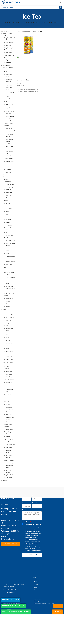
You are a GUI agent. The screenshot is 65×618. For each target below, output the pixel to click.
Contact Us (37, 590)
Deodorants (9, 477)
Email (23, 502)
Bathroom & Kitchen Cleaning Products (10, 130)
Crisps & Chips (9, 208)
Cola (7, 325)
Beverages (5, 309)
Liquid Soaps (9, 377)
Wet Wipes (8, 62)
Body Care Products (9, 475)
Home (18, 31)
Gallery (36, 587)
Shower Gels (9, 371)
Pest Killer (8, 144)
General (5, 480)
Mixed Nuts (9, 264)
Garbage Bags (9, 187)
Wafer (7, 211)
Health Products (8, 453)
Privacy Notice (26, 521)
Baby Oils (8, 45)
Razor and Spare (10, 463)
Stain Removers (10, 104)
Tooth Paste (9, 394)
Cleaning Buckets (10, 164)
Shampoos (8, 450)
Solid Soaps (9, 374)
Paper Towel (9, 169)
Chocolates (9, 206)
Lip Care (8, 404)
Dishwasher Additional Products (9, 81)
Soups (7, 250)
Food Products (7, 197)
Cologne (8, 436)
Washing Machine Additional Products (10, 96)
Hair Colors (9, 442)
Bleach (7, 101)
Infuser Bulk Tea (10, 314)
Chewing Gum (9, 222)
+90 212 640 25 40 (11, 589)
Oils (5, 267)
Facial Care (9, 407)
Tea (5, 312)
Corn (7, 232)
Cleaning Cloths (10, 161)
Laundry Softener (10, 120)
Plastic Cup (9, 195)
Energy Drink (9, 323)
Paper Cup (8, 189)
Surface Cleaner (10, 155)
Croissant (8, 219)
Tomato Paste (9, 235)
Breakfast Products (9, 238)
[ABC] (48, 492)
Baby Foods (9, 52)
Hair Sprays (9, 447)
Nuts (5, 259)
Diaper (7, 60)
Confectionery (9, 225)
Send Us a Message (27, 510)
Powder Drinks (9, 351)
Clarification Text (31, 546)
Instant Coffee (9, 356)
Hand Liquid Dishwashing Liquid (9, 87)
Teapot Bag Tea (10, 317)
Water (7, 348)
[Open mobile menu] (60, 2)
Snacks (6, 200)
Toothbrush (9, 385)
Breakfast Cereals (10, 240)
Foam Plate (9, 192)
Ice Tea (7, 337)
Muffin (7, 214)
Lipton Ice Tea (23, 79)
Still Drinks (7, 340)
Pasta (7, 253)
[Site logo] (11, 2)
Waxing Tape (9, 414)
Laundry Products (9, 92)
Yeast (7, 291)
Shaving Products (9, 460)
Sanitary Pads (9, 429)
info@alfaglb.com (7, 539)
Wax (7, 421)
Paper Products (8, 166)
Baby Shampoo (10, 42)
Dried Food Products (9, 248)
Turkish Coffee (9, 359)
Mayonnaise (9, 303)
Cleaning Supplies (9, 158)
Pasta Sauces (9, 298)
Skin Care (6, 401)
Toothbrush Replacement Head (9, 389)
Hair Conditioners (10, 444)
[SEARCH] (60, 7)
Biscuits (8, 203)
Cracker (8, 217)
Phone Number (36, 502)
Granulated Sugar (10, 256)
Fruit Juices (9, 343)
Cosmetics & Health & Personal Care (44, 603)
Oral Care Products (9, 379)
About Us (36, 581)
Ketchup (8, 301)
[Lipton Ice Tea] (28, 45)
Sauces (8, 306)
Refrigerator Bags (10, 184)
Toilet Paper (9, 172)
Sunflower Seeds (10, 261)
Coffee (6, 354)
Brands (36, 584)
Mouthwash (9, 382)
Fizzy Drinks (7, 320)
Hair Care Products (9, 439)
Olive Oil (8, 269)
